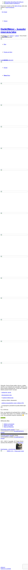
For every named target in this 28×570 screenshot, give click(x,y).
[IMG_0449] (14, 363)
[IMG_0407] (14, 191)
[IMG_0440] (14, 278)
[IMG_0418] (14, 256)
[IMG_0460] (14, 341)
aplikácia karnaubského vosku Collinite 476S (13, 403)
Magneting (20, 442)
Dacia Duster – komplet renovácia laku (13, 30)
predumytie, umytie (6, 392)
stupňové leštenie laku (8, 397)
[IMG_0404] (14, 148)
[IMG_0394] (14, 170)
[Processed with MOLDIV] (14, 62)
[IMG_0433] (14, 320)
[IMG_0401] (14, 213)
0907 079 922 (18, 6)
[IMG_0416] (14, 235)
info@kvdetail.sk (10, 7)
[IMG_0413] (14, 127)
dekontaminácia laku (7, 395)
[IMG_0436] (14, 298)
